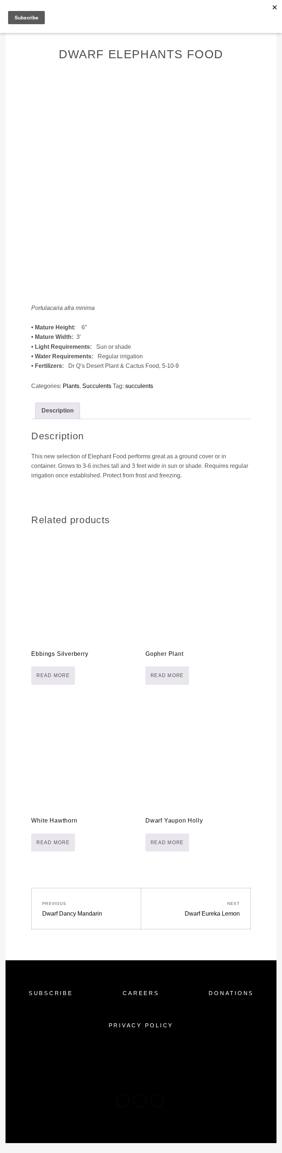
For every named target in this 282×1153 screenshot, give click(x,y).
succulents (139, 386)
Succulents (96, 386)
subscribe (51, 993)
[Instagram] (140, 1100)
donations (231, 993)
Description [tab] (57, 410)
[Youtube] (157, 1100)
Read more (53, 675)
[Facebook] (122, 1100)
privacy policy (141, 1025)
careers (141, 993)
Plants (71, 386)
